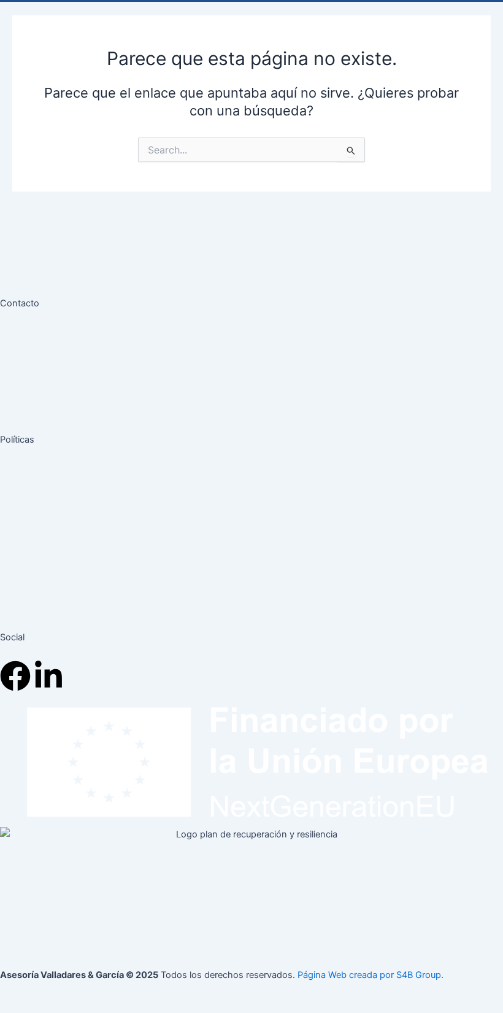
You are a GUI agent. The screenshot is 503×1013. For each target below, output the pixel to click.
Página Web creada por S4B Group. (370, 974)
